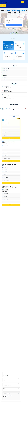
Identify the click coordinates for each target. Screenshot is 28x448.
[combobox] (14, 22)
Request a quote (11, 138)
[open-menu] (22, 2)
